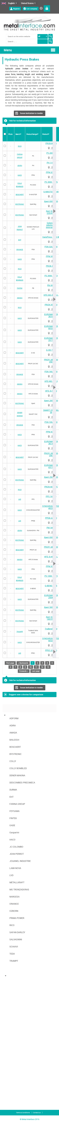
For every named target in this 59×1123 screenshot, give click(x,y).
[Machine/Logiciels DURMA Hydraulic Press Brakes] (9, 1015)
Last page (36, 671)
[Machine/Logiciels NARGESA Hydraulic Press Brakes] (9, 1072)
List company (32, 8)
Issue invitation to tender (31, 113)
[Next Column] (54, 392)
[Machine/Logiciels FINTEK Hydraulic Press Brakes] (9, 1030)
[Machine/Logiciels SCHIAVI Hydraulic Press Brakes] (9, 1095)
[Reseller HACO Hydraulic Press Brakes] (49, 177)
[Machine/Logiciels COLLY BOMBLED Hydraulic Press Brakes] (9, 1004)
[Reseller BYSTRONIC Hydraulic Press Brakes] (49, 206)
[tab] (19, 713)
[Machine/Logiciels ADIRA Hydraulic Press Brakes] (9, 981)
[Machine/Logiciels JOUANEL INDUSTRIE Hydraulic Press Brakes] (9, 1053)
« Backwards (23, 663)
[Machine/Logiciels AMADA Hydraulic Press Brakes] (9, 985)
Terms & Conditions (23, 1112)
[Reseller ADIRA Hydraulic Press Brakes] (49, 167)
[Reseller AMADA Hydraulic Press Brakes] (49, 300)
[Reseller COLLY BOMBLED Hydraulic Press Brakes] (49, 187)
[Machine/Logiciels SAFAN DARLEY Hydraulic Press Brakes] (9, 1087)
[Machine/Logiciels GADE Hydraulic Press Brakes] (9, 1034)
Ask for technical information (22, 120)
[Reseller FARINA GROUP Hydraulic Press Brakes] (49, 158)
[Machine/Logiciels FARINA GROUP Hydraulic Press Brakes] (9, 1023)
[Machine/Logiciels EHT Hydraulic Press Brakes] (9, 1019)
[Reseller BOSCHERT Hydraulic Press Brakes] (49, 196)
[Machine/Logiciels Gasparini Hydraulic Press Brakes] (9, 1038)
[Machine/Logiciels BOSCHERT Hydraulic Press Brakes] (9, 992)
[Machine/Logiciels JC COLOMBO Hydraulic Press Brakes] (9, 1046)
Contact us (37, 1112)
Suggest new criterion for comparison (26, 694)
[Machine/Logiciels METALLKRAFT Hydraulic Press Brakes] (9, 1065)
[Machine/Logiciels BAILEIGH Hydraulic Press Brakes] (9, 989)
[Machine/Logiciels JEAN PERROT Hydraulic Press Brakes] (9, 1049)
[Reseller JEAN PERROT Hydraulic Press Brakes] (49, 232)
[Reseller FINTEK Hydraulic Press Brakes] (49, 290)
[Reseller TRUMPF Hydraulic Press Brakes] (49, 633)
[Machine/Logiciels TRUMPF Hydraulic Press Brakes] (9, 1103)
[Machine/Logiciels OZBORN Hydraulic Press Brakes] (9, 1080)
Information (41, 8)
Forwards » (23, 671)
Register (16, 8)
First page (10, 663)
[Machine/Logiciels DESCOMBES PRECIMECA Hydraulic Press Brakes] (9, 1011)
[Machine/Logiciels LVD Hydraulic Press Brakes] (9, 1061)
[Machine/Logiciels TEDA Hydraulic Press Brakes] (9, 1099)
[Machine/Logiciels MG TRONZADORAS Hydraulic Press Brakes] (9, 1068)
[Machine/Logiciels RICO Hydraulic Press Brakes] (9, 1084)
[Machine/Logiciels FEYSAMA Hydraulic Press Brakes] (9, 1027)
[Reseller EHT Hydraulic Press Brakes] (49, 242)
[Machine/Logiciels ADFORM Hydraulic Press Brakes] (9, 977)
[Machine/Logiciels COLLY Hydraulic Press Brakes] (9, 1000)
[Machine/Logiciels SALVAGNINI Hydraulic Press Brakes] (9, 1091)
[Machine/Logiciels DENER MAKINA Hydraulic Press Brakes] (9, 1008)
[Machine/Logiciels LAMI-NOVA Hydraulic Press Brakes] (9, 1057)
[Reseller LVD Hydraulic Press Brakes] (49, 501)
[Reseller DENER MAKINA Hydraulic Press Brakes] (49, 417)
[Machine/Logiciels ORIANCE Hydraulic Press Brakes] (9, 1076)
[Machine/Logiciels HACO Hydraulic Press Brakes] (9, 1042)
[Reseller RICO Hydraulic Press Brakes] (49, 148)
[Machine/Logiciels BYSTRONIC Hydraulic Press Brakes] (9, 996)
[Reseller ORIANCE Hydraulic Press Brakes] (49, 251)
